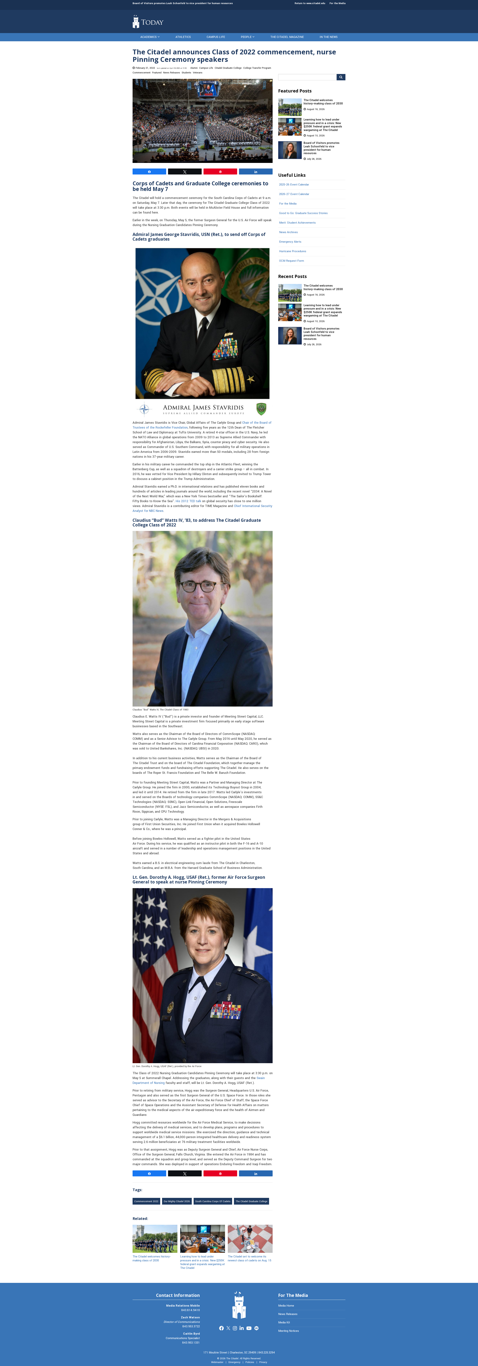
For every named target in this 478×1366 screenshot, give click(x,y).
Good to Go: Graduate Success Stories (303, 213)
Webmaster (217, 1362)
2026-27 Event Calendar (294, 194)
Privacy (263, 1362)
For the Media (337, 3)
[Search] (341, 77)
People (246, 37)
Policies (250, 1362)
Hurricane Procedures (292, 251)
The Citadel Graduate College (251, 1201)
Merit (256, 1328)
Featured (157, 72)
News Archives (288, 232)
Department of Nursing (149, 1083)
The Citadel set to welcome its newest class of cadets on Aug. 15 (249, 1258)
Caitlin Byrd (191, 1334)
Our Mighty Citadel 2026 (177, 1201)
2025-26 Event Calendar (294, 185)
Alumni (194, 68)
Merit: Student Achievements (297, 223)
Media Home (286, 1306)
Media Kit (284, 1322)
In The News (329, 37)
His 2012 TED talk (188, 501)
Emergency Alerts (290, 242)
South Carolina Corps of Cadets (212, 1201)
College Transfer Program (257, 68)
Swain (261, 1078)
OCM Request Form (291, 261)
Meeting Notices (288, 1331)
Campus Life (216, 37)
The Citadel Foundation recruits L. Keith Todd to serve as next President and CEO (182, 3)
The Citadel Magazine (287, 37)
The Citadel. (232, 1358)
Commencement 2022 (146, 1201)
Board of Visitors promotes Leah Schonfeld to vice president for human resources (321, 148)
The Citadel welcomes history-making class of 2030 (152, 1258)
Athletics (183, 37)
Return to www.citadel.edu (310, 3)
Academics (148, 37)
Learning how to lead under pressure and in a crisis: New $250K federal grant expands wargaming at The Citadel (202, 1262)
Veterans (197, 72)
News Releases (171, 72)
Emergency (234, 1362)
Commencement (141, 72)
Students (186, 72)
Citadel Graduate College (228, 68)
